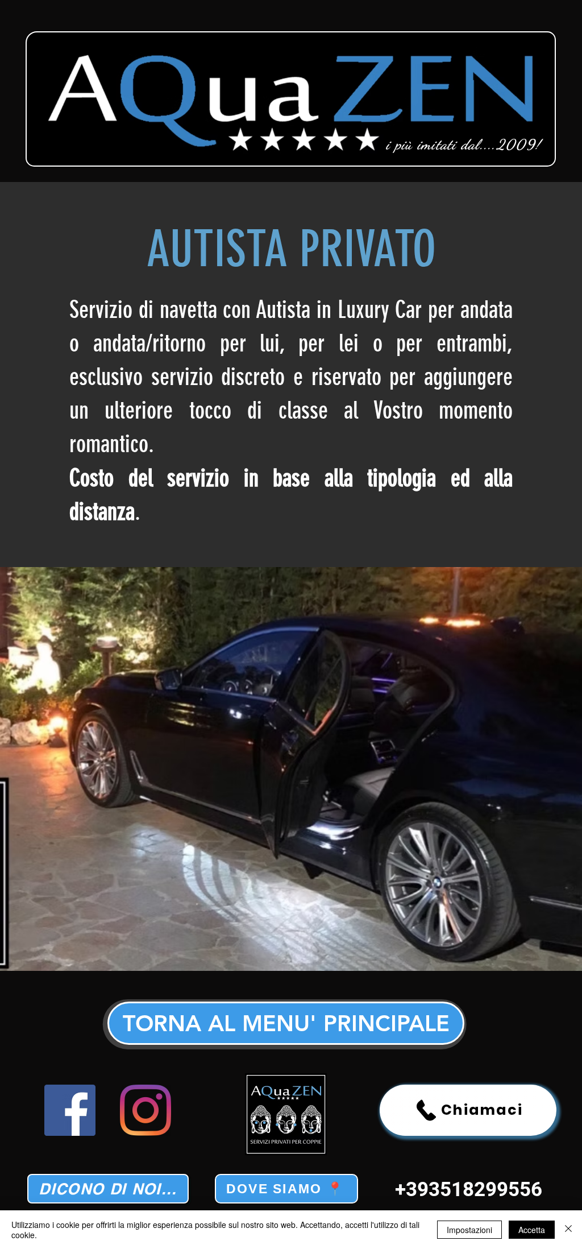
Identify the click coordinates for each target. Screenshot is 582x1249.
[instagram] (145, 1110)
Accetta (531, 1229)
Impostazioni (469, 1229)
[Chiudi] (568, 1229)
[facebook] (69, 1110)
